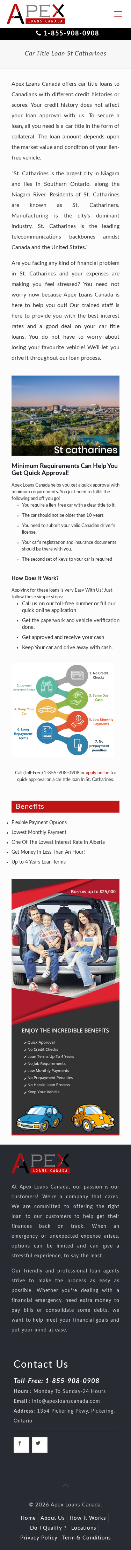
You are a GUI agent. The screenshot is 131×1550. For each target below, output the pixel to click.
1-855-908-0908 (71, 34)
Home (28, 1518)
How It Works (88, 1518)
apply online (97, 773)
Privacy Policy (39, 1538)
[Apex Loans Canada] (36, 14)
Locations (83, 1528)
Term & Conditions (86, 1538)
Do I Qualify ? (48, 1528)
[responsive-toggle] (118, 14)
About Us (53, 1518)
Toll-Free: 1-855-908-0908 (57, 1381)
